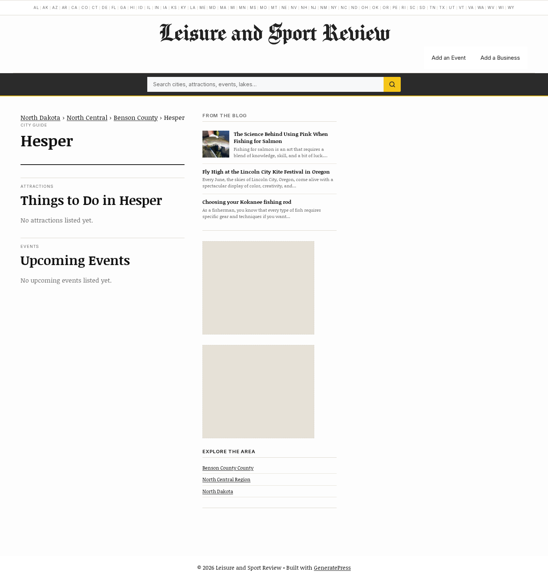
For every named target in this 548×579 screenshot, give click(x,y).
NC (344, 7)
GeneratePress (332, 567)
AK (45, 7)
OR (385, 7)
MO (263, 7)
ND (354, 7)
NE (284, 7)
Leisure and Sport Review (274, 32)
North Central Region (226, 479)
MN (242, 7)
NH (304, 7)
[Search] (392, 84)
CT (95, 7)
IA (165, 7)
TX (442, 7)
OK (375, 7)
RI (403, 7)
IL (149, 7)
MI (233, 7)
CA (74, 7)
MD (212, 7)
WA (481, 7)
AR (65, 7)
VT (462, 7)
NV (294, 7)
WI (501, 7)
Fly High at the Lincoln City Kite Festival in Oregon (266, 171)
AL (36, 7)
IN (157, 7)
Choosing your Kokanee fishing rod (246, 202)
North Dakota (40, 117)
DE (105, 7)
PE (395, 7)
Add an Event (449, 57)
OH (364, 7)
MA (223, 7)
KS (174, 7)
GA (123, 7)
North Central (87, 117)
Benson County (136, 117)
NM (323, 7)
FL (114, 7)
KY (184, 7)
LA (193, 7)
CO (84, 7)
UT (452, 7)
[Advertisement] (258, 287)
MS (253, 7)
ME (202, 7)
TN (432, 7)
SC (413, 7)
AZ (55, 7)
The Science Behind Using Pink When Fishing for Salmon (281, 137)
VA (471, 7)
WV (491, 7)
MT (274, 7)
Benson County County (227, 467)
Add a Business (500, 57)
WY (511, 7)
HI (132, 7)
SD (422, 7)
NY (334, 7)
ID (140, 7)
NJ (313, 7)
